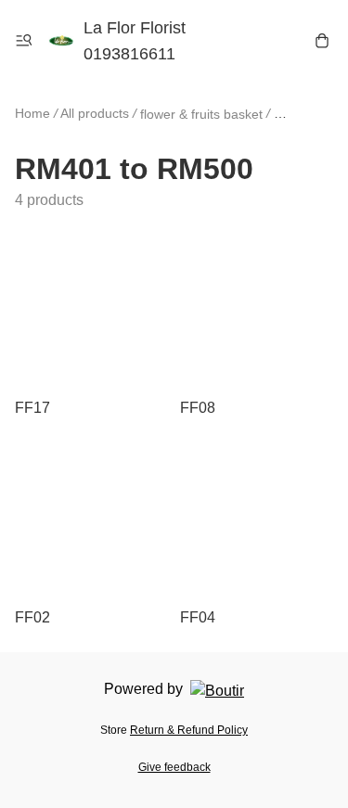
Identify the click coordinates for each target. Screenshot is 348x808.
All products (94, 113)
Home (32, 113)
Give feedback (174, 767)
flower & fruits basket (201, 114)
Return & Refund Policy (189, 730)
